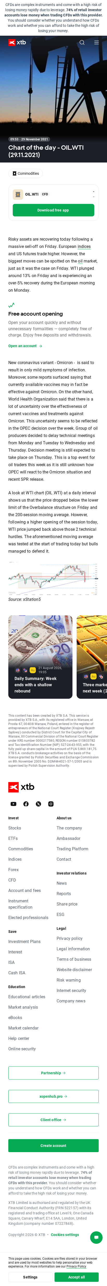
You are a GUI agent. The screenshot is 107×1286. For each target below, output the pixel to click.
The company (69, 828)
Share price (67, 904)
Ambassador (69, 838)
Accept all (76, 1277)
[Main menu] (96, 42)
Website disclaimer (74, 969)
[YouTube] (13, 804)
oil (80, 261)
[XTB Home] (15, 42)
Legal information (73, 948)
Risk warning (69, 980)
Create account (53, 1145)
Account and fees (24, 890)
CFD (12, 880)
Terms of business (74, 959)
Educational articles (26, 996)
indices (84, 246)
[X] (38, 804)
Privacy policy (70, 938)
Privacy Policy (76, 1266)
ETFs (13, 838)
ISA (11, 962)
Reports (64, 893)
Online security (22, 1048)
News (62, 883)
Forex (13, 869)
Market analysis (23, 1007)
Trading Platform (72, 848)
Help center (18, 1038)
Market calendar (23, 1028)
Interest (15, 951)
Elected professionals (28, 917)
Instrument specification (20, 904)
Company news (71, 1000)
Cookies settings (65, 1234)
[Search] (82, 42)
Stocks (14, 828)
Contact (64, 859)
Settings (30, 1277)
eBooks (15, 1017)
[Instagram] (51, 804)
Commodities (20, 848)
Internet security (71, 990)
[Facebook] (26, 804)
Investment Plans (24, 941)
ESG (60, 914)
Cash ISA (16, 972)
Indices (15, 859)
